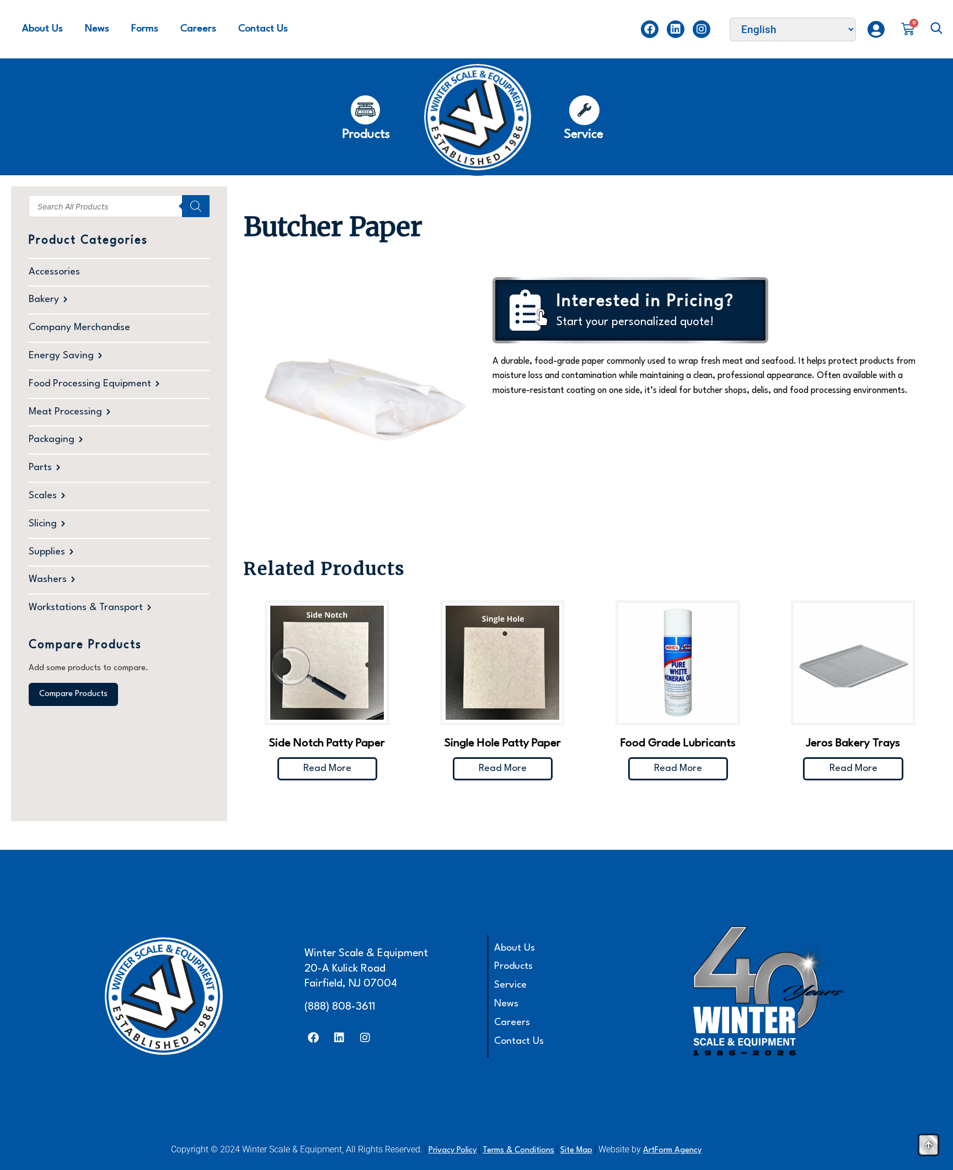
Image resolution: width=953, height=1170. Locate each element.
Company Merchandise (79, 327)
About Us (42, 29)
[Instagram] (701, 29)
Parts (40, 467)
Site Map (576, 1150)
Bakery (44, 299)
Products (513, 966)
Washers (48, 579)
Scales (43, 495)
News (97, 29)
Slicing (43, 524)
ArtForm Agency (672, 1150)
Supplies (47, 552)
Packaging (51, 439)
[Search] (196, 206)
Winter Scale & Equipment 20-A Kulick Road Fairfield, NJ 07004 (366, 968)
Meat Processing (65, 412)
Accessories (54, 272)
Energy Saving (61, 355)
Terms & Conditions (518, 1150)
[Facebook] (649, 29)
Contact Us (263, 29)
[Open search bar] (936, 29)
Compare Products (73, 694)
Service (510, 985)
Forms (144, 29)
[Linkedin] (675, 29)
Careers (198, 29)
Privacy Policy (452, 1150)
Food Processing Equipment (90, 384)
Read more (327, 768)
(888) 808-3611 (339, 1006)
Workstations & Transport (86, 607)
